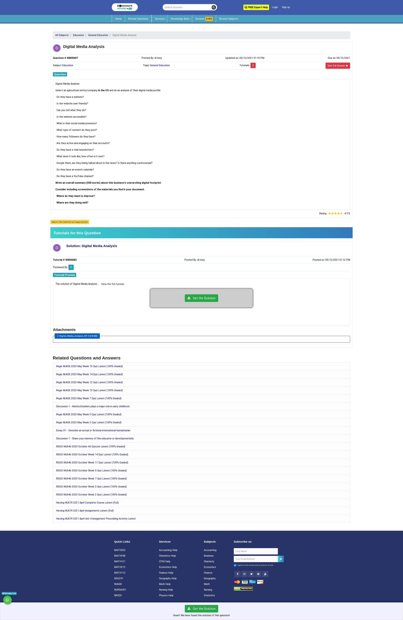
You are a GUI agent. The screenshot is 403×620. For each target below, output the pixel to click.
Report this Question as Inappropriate (70, 222)
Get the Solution (203, 298)
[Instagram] (244, 574)
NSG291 (118, 578)
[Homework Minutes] (125, 7)
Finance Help (166, 572)
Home (118, 18)
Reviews (203, 18)
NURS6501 (120, 589)
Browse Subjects (228, 18)
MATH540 (119, 555)
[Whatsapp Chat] (7, 600)
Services (160, 18)
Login (275, 7)
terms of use (267, 565)
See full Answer (337, 65)
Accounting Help (168, 550)
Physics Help (166, 595)
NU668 (118, 584)
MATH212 (119, 567)
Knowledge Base (180, 18)
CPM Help (164, 561)
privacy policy (254, 565)
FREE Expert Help (257, 7)
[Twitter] (251, 574)
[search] (213, 7)
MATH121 (119, 561)
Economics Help (168, 567)
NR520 (118, 595)
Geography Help (168, 578)
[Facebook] (237, 574)
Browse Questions (138, 18)
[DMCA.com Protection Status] (243, 588)
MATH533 (119, 550)
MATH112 (119, 572)
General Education (160, 65)
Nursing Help (166, 589)
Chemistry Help (167, 555)
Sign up (286, 7)
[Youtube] (258, 574)
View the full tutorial (112, 284)
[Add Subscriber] (281, 559)
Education (67, 65)
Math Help (165, 584)
